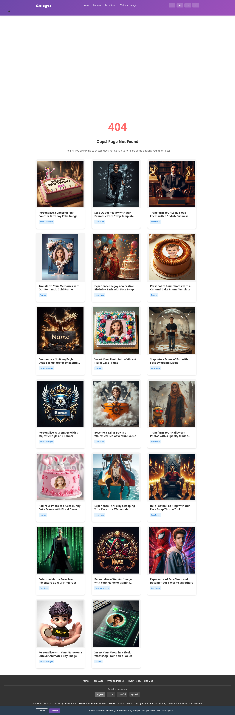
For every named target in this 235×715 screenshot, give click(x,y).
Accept (55, 711)
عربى (111, 694)
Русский (134, 694)
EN (172, 5)
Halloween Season (42, 703)
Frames (97, 5)
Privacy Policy (134, 680)
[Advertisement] (117, 61)
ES (188, 5)
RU (195, 5)
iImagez (43, 5)
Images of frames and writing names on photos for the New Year (169, 703)
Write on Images (128, 5)
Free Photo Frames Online (92, 703)
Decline (42, 711)
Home (86, 5)
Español (122, 694)
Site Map (148, 680)
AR (180, 5)
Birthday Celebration (65, 703)
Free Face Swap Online (120, 703)
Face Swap (110, 5)
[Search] (9, 10)
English (100, 694)
